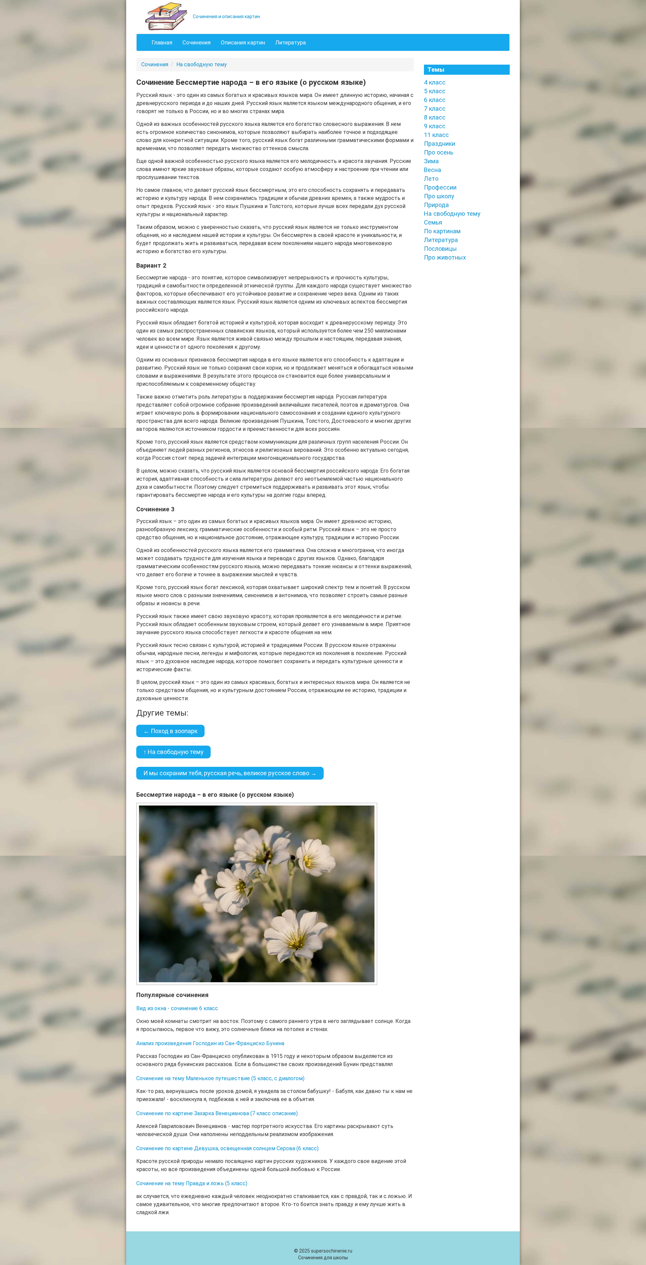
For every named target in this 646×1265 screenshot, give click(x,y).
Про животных (445, 257)
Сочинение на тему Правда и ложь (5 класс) (191, 1183)
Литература (290, 42)
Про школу (439, 196)
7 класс (434, 108)
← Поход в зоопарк (170, 730)
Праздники (439, 143)
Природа (436, 204)
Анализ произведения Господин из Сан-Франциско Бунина (210, 1043)
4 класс (434, 82)
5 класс (434, 91)
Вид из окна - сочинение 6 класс (177, 1008)
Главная (162, 42)
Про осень (438, 152)
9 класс (434, 126)
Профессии (440, 187)
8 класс (434, 117)
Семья (433, 222)
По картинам (442, 231)
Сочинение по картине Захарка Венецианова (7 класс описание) (217, 1113)
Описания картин (243, 42)
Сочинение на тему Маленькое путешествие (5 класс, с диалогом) (220, 1078)
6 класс (434, 99)
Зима (431, 161)
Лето (431, 178)
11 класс (436, 134)
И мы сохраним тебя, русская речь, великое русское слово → (230, 773)
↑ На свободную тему (173, 751)
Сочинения (196, 42)
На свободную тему (201, 64)
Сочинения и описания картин (226, 16)
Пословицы (440, 248)
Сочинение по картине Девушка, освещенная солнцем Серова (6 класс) (227, 1148)
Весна (432, 169)
